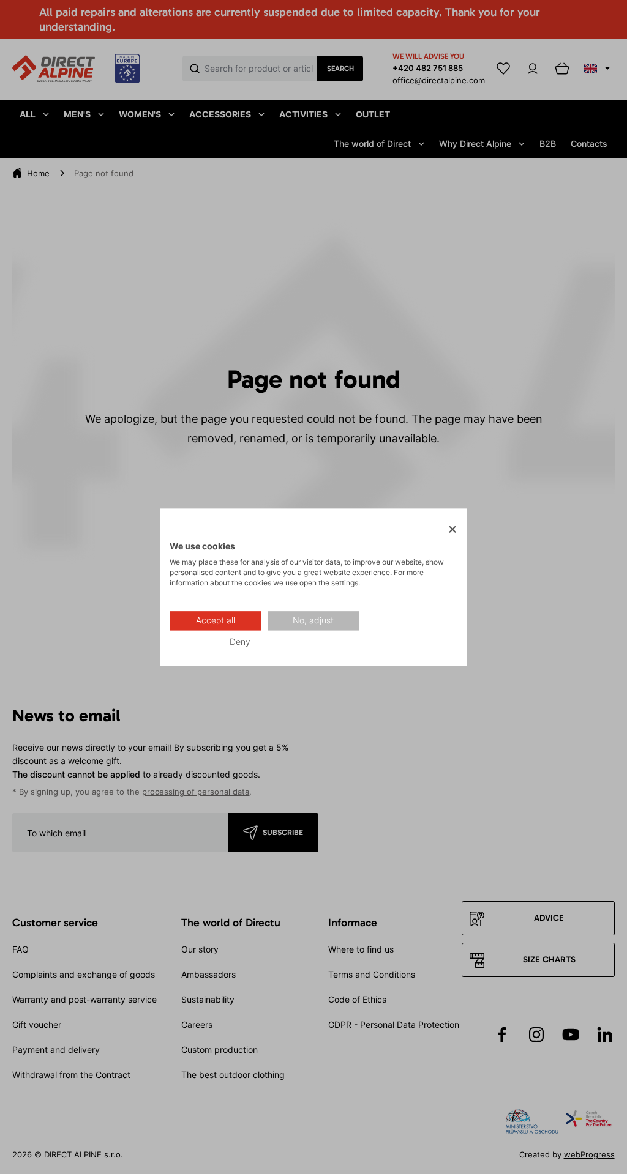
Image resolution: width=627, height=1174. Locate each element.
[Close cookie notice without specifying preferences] (452, 529)
